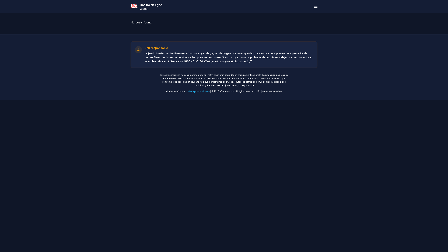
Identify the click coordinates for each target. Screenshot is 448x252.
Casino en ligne (151, 5)
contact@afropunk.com (198, 91)
